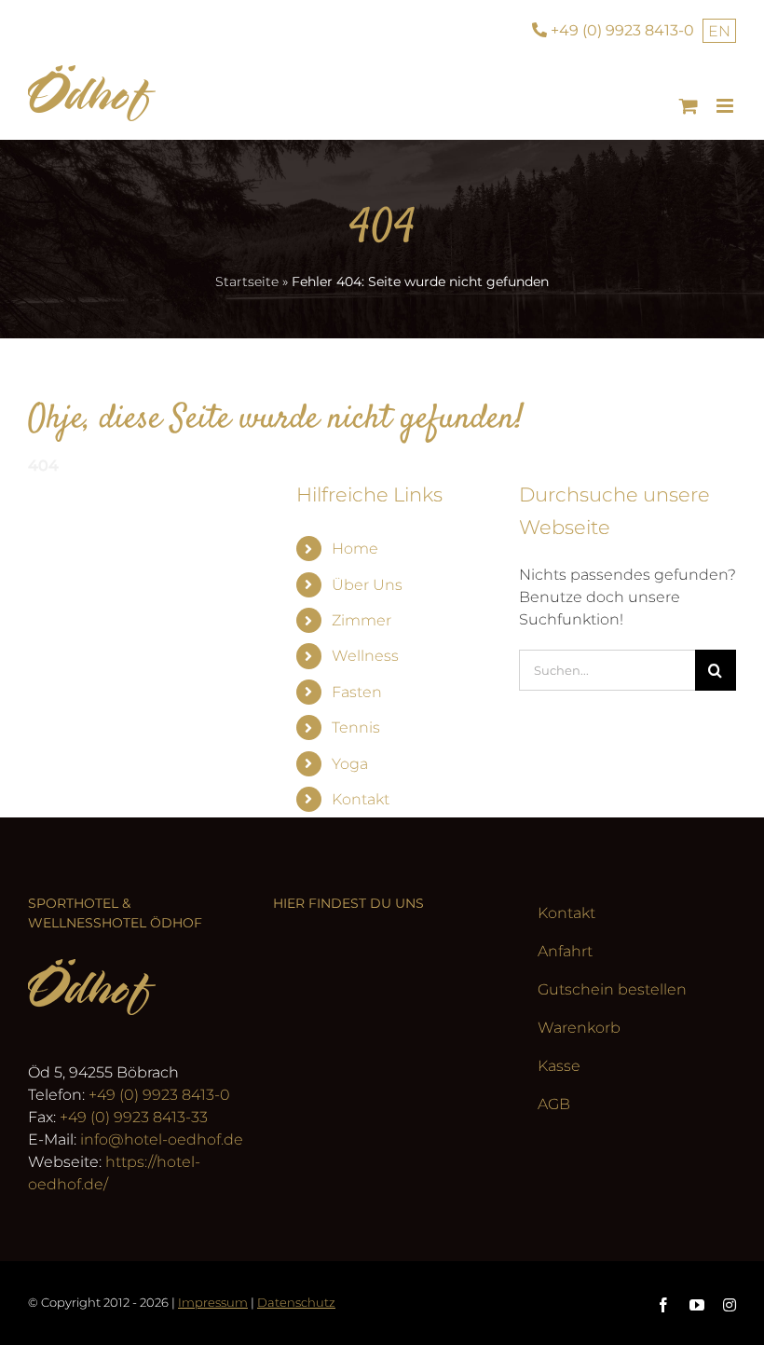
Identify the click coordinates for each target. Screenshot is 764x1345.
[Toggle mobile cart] (688, 106)
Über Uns (367, 585)
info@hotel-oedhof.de (161, 1139)
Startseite (247, 281)
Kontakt (360, 799)
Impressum (213, 1302)
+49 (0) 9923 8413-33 (134, 1117)
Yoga (350, 764)
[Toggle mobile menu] (726, 106)
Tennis (356, 727)
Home (355, 548)
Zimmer (361, 620)
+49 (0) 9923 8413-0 (159, 1095)
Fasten (357, 692)
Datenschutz (296, 1302)
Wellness (365, 656)
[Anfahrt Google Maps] (381, 1056)
